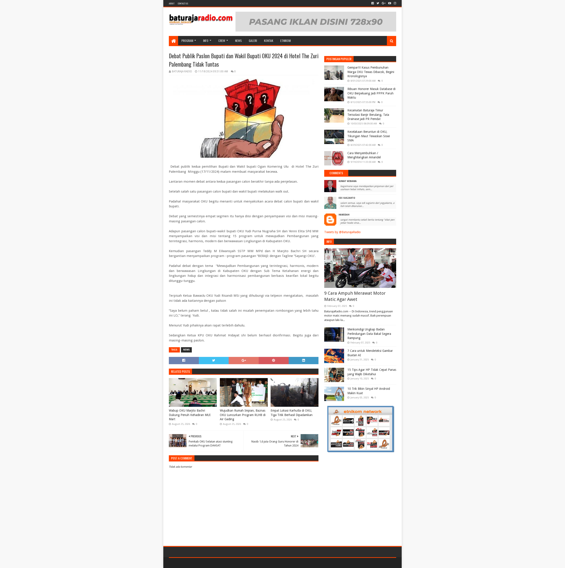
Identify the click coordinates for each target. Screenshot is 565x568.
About (171, 3)
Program (187, 40)
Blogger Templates (219, 562)
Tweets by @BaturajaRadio (342, 232)
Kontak (268, 40)
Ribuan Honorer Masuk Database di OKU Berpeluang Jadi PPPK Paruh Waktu (371, 93)
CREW (221, 40)
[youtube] (389, 3)
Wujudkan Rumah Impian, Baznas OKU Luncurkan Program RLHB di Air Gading (243, 415)
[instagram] (394, 3)
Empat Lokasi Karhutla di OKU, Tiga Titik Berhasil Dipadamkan (292, 413)
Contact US (183, 3)
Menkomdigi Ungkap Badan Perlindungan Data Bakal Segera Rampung (369, 334)
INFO (205, 40)
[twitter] (378, 3)
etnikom (285, 40)
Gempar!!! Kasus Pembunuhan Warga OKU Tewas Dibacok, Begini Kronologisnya (370, 72)
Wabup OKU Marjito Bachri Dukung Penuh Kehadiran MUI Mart (190, 415)
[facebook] (373, 3)
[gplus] (383, 3)
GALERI (253, 40)
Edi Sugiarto (347, 198)
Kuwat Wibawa (348, 181)
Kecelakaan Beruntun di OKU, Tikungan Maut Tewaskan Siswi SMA (368, 136)
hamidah (344, 215)
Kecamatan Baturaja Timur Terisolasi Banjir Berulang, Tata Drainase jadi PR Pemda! (368, 115)
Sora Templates (193, 562)
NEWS (238, 40)
